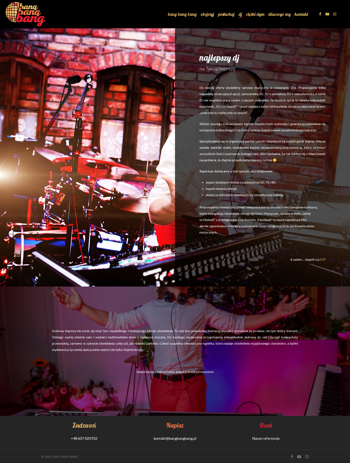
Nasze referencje (266, 438)
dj (240, 14)
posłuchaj (226, 14)
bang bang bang (182, 14)
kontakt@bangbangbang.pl (175, 438)
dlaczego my (279, 14)
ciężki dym (255, 14)
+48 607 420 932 (84, 438)
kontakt (301, 14)
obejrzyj (207, 14)
